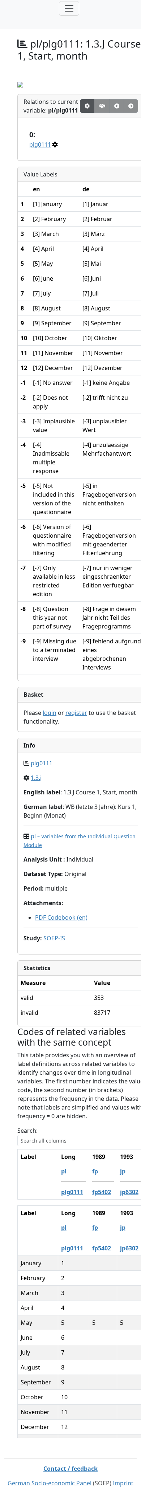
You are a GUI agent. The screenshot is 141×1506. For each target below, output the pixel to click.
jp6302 (129, 1192)
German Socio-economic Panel (49, 1483)
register (76, 713)
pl (64, 1171)
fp (95, 1171)
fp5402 (101, 1192)
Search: (27, 1131)
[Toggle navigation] (69, 8)
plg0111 (40, 144)
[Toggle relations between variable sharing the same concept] (87, 106)
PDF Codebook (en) (61, 917)
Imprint (123, 1483)
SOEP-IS (54, 938)
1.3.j (36, 778)
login (49, 713)
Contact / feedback (70, 1469)
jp (122, 1171)
